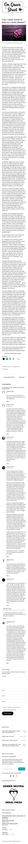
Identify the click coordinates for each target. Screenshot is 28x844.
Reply (7, 401)
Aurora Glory (9, 438)
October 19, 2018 (10, 559)
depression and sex (7, 366)
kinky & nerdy (9, 468)
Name (3, 690)
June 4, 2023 (23, 740)
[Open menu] (25, 7)
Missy (7, 561)
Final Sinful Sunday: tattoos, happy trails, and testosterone (11, 731)
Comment (4, 676)
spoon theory (5, 369)
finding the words (16, 366)
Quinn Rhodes (9, 42)
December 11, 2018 (7, 608)
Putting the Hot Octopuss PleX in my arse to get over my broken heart (11, 745)
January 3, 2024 (22, 736)
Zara (7, 623)
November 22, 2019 (10, 621)
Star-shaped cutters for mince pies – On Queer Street (14, 610)
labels (11, 137)
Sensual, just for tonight (9, 377)
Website (3, 701)
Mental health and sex (17, 42)
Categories (5, 832)
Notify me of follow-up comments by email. (11, 707)
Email (3, 695)
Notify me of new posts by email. (9, 709)
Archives (4, 828)
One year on (21, 377)
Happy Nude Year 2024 (8, 736)
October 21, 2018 (10, 578)
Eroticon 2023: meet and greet (10, 740)
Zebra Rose (8, 580)
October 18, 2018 (10, 391)
